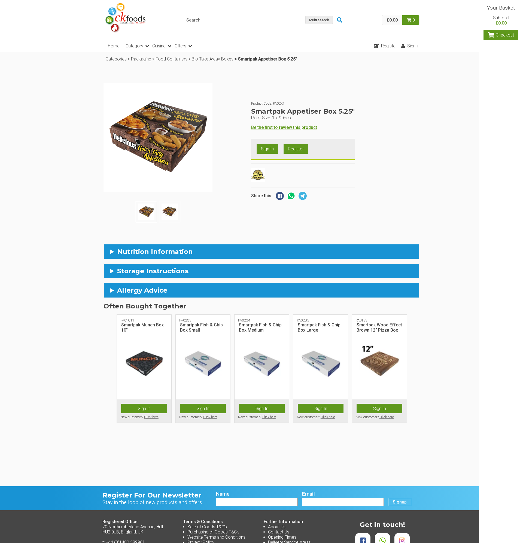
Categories (116, 59)
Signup (400, 502)
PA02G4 (244, 320)
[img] (146, 211)
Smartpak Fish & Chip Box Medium (260, 327)
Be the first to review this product (284, 127)
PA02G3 (185, 320)
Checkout (505, 35)
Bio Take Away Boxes (212, 59)
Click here (151, 417)
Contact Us (278, 532)
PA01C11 (127, 320)
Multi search (319, 20)
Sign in (413, 45)
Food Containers (171, 59)
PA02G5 (303, 320)
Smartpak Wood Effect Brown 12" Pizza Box (379, 327)
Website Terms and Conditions (216, 537)
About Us (276, 526)
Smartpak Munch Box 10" (142, 327)
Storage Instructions (152, 271)
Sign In (267, 148)
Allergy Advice (142, 290)
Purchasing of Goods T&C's (213, 532)
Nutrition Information (155, 252)
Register (389, 45)
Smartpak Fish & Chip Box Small (201, 327)
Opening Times (282, 537)
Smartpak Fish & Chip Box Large (319, 327)
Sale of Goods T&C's (207, 526)
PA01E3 (361, 320)
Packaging (141, 59)
